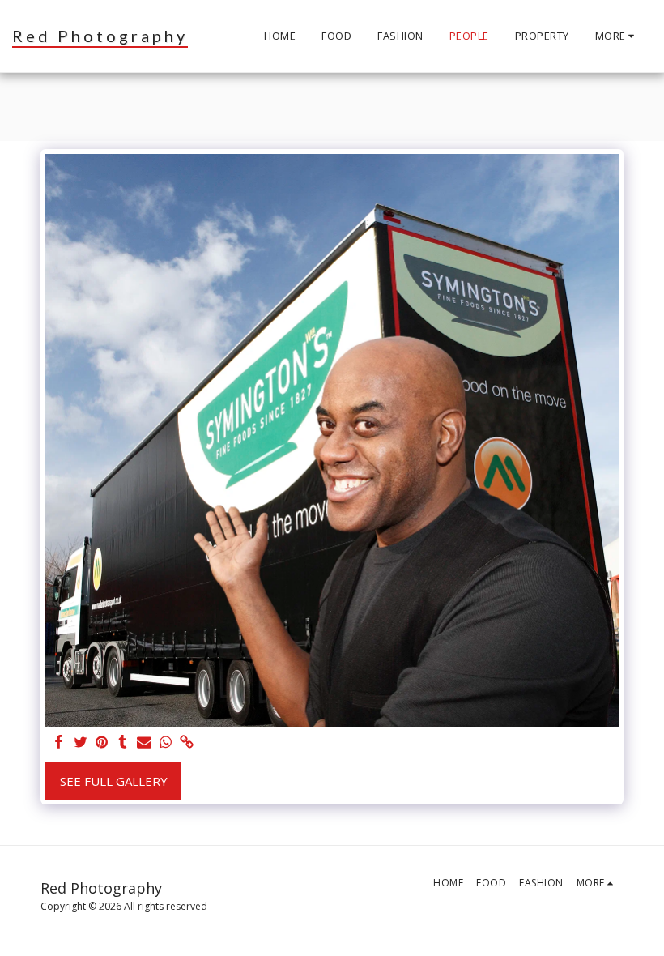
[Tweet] (80, 742)
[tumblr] (122, 742)
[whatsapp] (165, 742)
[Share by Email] (144, 742)
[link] (186, 742)
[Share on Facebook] (59, 742)
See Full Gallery (114, 781)
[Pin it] (101, 742)
